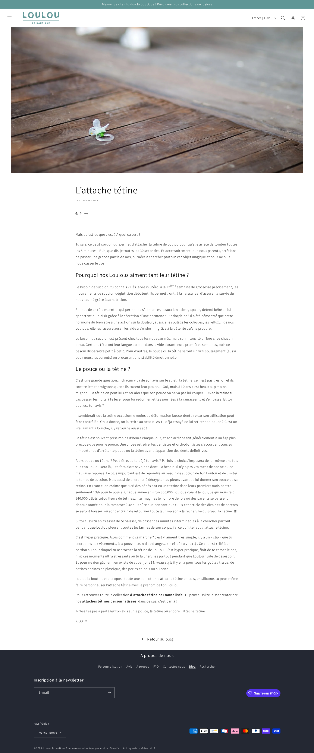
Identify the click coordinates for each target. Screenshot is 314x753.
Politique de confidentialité (139, 748)
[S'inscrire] (109, 692)
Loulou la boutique (54, 748)
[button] (9, 18)
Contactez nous (174, 667)
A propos (142, 667)
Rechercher (208, 667)
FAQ (156, 667)
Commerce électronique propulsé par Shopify (92, 748)
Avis (129, 667)
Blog (192, 667)
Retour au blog (160, 639)
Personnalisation (110, 667)
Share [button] (84, 213)
